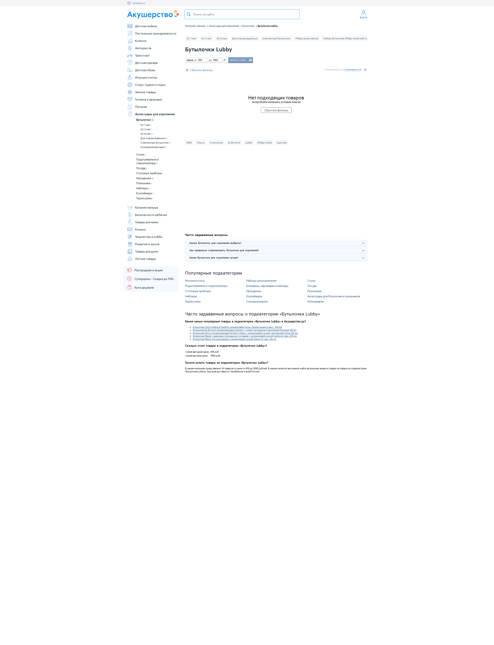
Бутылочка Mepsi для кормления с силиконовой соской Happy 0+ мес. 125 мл (234, 339)
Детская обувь (145, 70)
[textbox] (242, 14)
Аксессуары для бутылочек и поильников (333, 296)
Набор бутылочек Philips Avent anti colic (346, 38)
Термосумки (144, 198)
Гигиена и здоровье (148, 99)
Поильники (144, 183)
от (195, 60)
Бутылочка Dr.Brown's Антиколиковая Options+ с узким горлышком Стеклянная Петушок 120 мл (244, 330)
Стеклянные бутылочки (155, 142)
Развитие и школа (147, 244)
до (210, 60)
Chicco (201, 142)
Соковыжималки (257, 301)
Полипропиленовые (153, 147)
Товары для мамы (146, 222)
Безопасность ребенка (151, 214)
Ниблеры (143, 188)
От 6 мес (146, 133)
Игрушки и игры (146, 77)
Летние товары (145, 258)
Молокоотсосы (195, 280)
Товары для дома (146, 251)
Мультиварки (315, 301)
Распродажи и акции (148, 270)
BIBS (189, 142)
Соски (141, 154)
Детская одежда (146, 62)
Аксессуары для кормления (155, 114)
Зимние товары (145, 92)
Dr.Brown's (234, 142)
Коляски (140, 40)
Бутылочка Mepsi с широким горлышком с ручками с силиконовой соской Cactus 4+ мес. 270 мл (245, 336)
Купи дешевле (144, 287)
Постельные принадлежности (155, 33)
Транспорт (142, 55)
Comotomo (216, 142)
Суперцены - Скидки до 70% (153, 279)
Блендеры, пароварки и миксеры (267, 285)
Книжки (140, 229)
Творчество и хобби (148, 236)
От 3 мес (146, 129)
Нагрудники (145, 178)
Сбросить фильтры (201, 70)
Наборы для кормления (261, 280)
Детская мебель (146, 26)
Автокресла (143, 48)
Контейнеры (145, 193)
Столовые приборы (149, 173)
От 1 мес (146, 124)
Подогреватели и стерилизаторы (206, 285)
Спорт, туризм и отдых (150, 84)
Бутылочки (145, 119)
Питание (141, 106)
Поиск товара (188, 14)
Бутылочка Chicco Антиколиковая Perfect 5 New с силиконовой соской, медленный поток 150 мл (245, 333)
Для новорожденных (153, 138)
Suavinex (282, 142)
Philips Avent (264, 142)
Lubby (248, 142)
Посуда (141, 168)
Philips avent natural (306, 38)
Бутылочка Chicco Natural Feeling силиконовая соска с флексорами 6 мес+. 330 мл (237, 327)
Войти (363, 17)
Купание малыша (146, 207)
